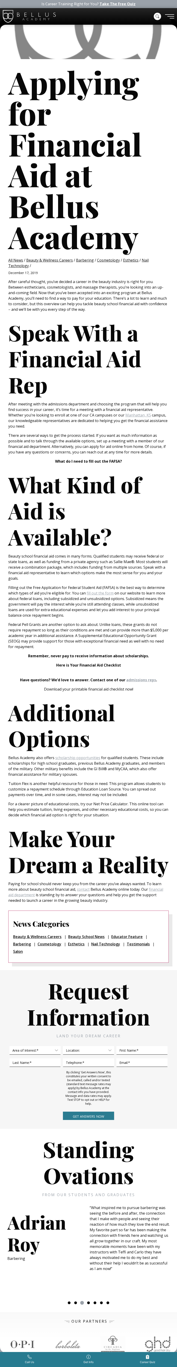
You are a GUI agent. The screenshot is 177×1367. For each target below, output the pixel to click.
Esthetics (131, 260)
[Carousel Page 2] (75, 1303)
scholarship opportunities (77, 757)
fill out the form (100, 593)
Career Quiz (147, 1362)
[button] (157, 16)
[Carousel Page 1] (69, 1303)
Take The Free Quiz (118, 4)
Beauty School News (86, 936)
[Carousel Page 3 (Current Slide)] (82, 1303)
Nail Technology (105, 944)
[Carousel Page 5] (95, 1303)
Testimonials (138, 944)
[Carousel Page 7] (108, 1303)
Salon (18, 951)
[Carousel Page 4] (88, 1303)
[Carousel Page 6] (101, 1303)
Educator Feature (127, 936)
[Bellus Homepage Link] (29, 16)
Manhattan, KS (138, 415)
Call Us (29, 1362)
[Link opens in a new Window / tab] (22, 1344)
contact (83, 889)
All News (15, 260)
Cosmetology (108, 260)
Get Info (88, 1362)
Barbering (85, 260)
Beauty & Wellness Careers (49, 260)
